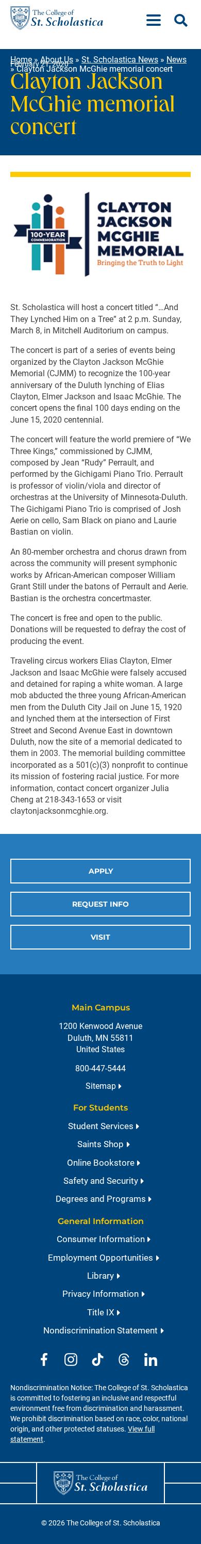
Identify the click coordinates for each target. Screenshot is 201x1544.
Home (21, 60)
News (176, 60)
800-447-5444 (100, 1068)
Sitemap (101, 1086)
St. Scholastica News (119, 60)
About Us (56, 60)
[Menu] (158, 18)
